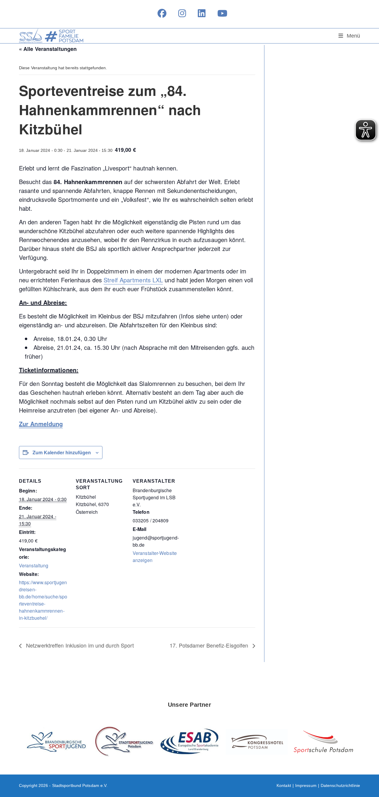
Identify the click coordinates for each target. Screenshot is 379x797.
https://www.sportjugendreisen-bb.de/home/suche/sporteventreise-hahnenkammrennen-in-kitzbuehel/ (43, 600)
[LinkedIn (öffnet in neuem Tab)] (201, 13)
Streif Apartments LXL (133, 280)
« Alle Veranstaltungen (48, 49)
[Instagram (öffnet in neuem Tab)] (182, 13)
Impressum (306, 785)
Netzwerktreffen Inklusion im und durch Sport (79, 645)
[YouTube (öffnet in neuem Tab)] (219, 13)
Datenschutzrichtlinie (340, 785)
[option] (56, 742)
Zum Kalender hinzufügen (62, 452)
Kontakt (284, 785)
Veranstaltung (33, 565)
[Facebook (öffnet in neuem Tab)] (162, 13)
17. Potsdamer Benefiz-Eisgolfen (210, 645)
